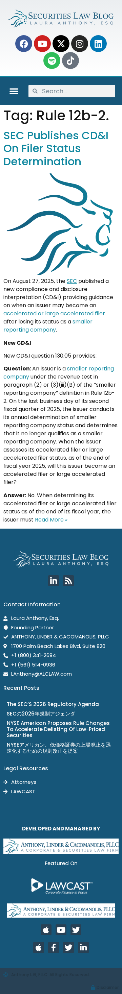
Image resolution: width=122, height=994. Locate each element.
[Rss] (68, 580)
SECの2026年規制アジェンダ (41, 713)
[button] (14, 91)
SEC (72, 281)
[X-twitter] (61, 43)
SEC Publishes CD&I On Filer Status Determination (55, 148)
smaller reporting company (48, 326)
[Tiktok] (70, 60)
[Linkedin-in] (53, 580)
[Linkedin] (98, 43)
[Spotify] (51, 60)
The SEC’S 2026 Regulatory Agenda (53, 704)
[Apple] (46, 929)
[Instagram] (79, 43)
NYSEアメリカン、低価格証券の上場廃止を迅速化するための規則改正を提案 (59, 747)
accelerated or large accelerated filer (54, 313)
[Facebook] (23, 43)
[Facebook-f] (53, 947)
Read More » (51, 520)
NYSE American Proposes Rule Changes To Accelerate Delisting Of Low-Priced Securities (58, 729)
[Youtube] (42, 43)
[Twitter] (75, 929)
